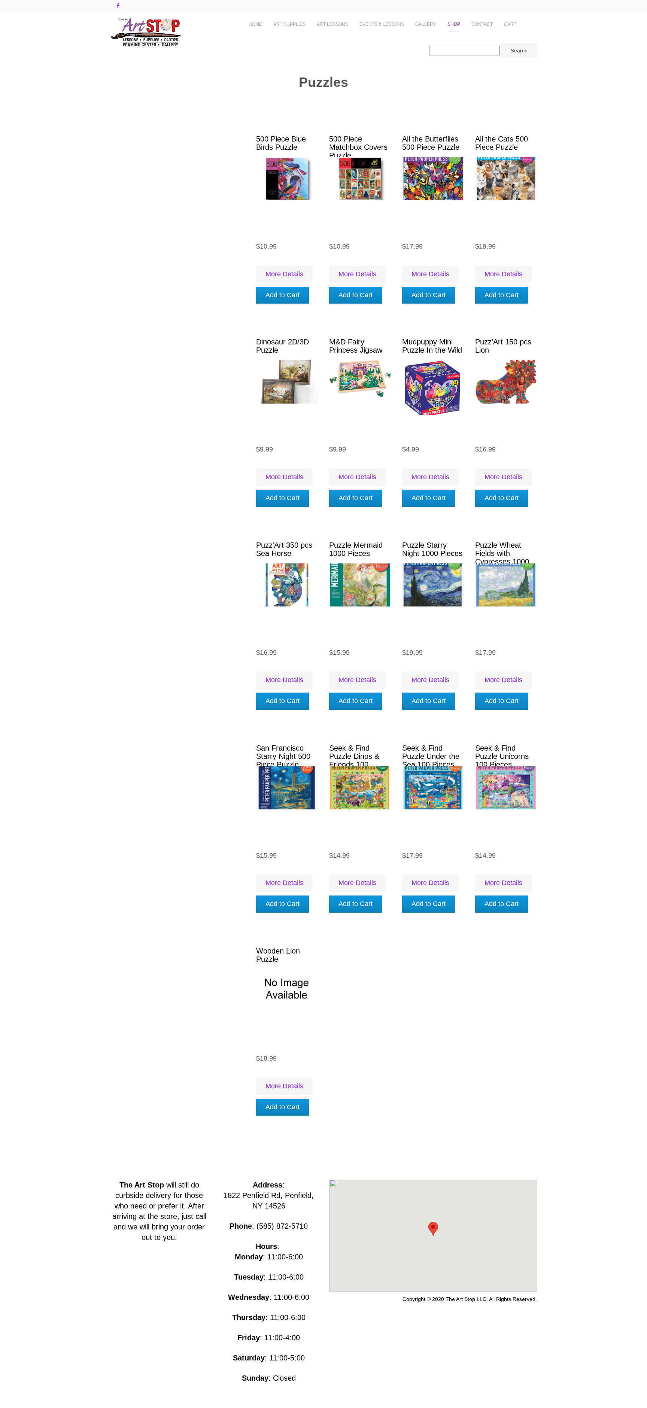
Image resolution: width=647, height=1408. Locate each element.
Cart (510, 24)
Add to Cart (282, 295)
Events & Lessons (381, 24)
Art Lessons (332, 24)
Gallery (425, 24)
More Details (284, 274)
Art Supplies (289, 24)
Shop (453, 24)
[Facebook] (117, 6)
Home (255, 24)
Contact (482, 24)
